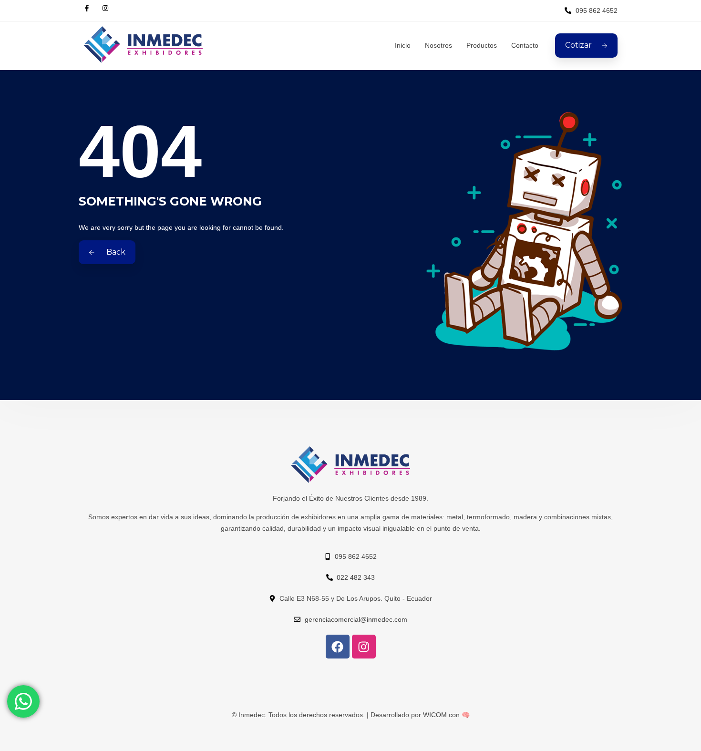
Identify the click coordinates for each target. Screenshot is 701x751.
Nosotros (438, 45)
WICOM (435, 715)
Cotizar (578, 45)
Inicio (403, 45)
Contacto (524, 45)
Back (114, 252)
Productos (481, 45)
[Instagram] (364, 646)
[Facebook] (338, 646)
